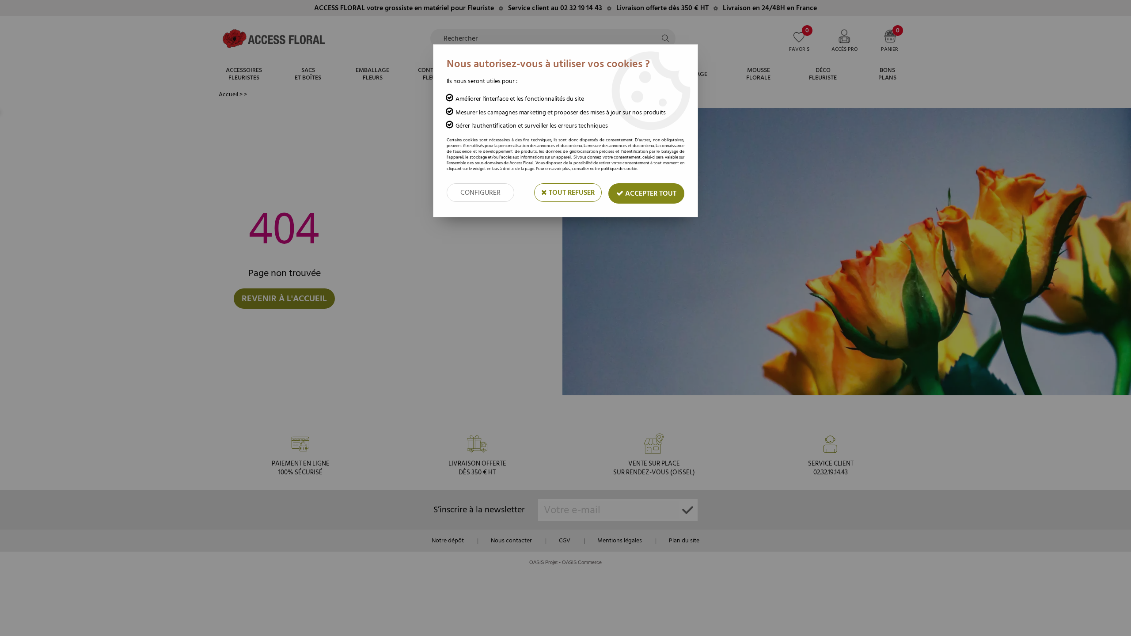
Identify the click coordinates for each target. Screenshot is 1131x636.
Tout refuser (571, 192)
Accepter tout (649, 193)
